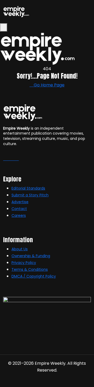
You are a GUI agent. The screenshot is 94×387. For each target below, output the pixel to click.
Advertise (19, 201)
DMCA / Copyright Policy (33, 276)
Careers (18, 215)
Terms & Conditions (29, 269)
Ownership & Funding (30, 255)
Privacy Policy (23, 262)
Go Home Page (48, 85)
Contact (19, 208)
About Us (19, 249)
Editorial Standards (28, 188)
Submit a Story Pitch (30, 195)
